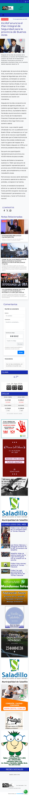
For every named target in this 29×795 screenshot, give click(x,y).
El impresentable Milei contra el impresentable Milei (11, 236)
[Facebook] (23, 1)
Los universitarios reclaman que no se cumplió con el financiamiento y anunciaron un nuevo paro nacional (13, 291)
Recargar (20, 344)
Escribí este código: (10, 332)
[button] (15, 1)
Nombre (6, 313)
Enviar (21, 352)
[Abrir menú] (3, 15)
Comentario (7, 319)
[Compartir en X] (7, 210)
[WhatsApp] (17, 1)
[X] (20, 1)
